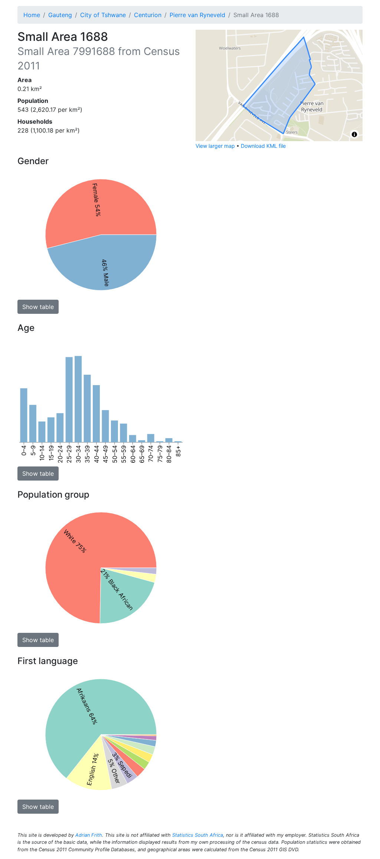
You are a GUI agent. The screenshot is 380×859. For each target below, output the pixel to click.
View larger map (215, 146)
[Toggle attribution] (354, 134)
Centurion (147, 15)
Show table (38, 306)
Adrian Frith (88, 835)
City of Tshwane (103, 15)
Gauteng (60, 15)
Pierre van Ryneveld (197, 15)
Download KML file (263, 146)
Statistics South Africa (197, 835)
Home (31, 15)
